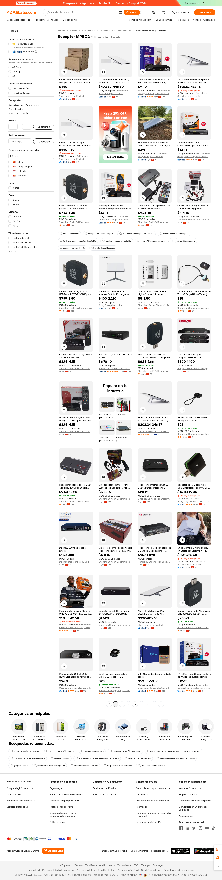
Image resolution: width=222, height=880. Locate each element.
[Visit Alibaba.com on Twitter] (194, 828)
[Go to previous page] (109, 704)
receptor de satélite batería (62, 751)
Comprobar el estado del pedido (195, 800)
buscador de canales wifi (139, 758)
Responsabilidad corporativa (21, 800)
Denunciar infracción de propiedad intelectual (153, 814)
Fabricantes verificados (104, 788)
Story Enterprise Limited (71, 96)
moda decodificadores (105, 248)
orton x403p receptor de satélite (155, 241)
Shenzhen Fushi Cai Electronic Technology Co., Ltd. (76, 222)
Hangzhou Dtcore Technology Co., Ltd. (155, 561)
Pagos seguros (57, 788)
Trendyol (145, 865)
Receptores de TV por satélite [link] (151, 30)
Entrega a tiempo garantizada (64, 800)
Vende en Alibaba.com (190, 788)
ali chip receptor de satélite (118, 241)
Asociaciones (186, 816)
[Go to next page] (161, 704)
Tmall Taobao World (95, 865)
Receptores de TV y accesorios (115, 30)
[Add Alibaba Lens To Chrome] (53, 851)
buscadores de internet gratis (51, 765)
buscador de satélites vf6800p (127, 751)
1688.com (78, 865)
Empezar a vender (188, 794)
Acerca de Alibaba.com (19, 781)
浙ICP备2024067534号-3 (194, 875)
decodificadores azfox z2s (86, 765)
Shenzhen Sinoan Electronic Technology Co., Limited (194, 219)
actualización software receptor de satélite (99, 758)
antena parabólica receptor (175, 234)
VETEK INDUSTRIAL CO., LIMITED (76, 627)
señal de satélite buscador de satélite (177, 758)
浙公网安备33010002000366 (164, 875)
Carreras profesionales (18, 807)
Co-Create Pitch (15, 794)
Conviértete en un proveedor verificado (193, 808)
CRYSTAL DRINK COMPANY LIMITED (155, 431)
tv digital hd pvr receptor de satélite (79, 241)
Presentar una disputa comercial (152, 800)
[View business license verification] (140, 875)
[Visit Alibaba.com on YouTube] (207, 828)
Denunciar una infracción (148, 822)
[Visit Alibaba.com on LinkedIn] (187, 828)
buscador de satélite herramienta (29, 758)
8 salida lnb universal (94, 751)
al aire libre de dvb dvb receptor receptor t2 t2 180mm (175, 751)
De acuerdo (43, 126)
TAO (136, 865)
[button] (120, 12)
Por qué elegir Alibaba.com (20, 788)
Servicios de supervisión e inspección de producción (63, 814)
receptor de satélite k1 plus (100, 234)
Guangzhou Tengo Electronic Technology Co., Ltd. (155, 93)
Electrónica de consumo (82, 30)
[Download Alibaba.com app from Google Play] (204, 851)
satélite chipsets (61, 758)
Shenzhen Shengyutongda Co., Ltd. (194, 308)
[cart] (164, 13)
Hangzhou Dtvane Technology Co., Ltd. (194, 368)
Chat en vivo (142, 794)
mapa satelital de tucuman (119, 765)
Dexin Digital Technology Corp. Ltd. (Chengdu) (76, 561)
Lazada (111, 865)
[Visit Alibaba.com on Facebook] (181, 828)
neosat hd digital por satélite (27, 751)
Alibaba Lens (22, 850)
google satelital (21, 765)
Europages (158, 865)
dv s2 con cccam (187, 241)
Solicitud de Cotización (104, 794)
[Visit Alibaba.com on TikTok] (213, 828)
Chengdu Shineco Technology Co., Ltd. (155, 498)
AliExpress (64, 865)
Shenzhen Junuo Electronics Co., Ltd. (115, 368)
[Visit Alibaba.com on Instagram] (200, 828)
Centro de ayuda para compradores (154, 788)
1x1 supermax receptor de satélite (138, 234)
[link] (218, 849)
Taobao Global (124, 865)
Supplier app (120, 850)
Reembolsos (142, 807)
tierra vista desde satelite (153, 765)
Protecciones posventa (61, 807)
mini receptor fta (71, 234)
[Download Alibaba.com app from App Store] (180, 851)
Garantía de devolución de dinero (66, 794)
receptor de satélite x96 (74, 248)
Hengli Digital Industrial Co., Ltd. (193, 501)
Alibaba (61, 30)
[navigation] (31, 367)
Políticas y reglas (58, 822)
